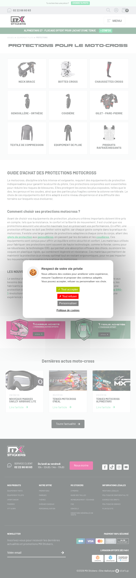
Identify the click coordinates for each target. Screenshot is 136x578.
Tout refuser (69, 296)
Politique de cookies (68, 310)
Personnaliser (68, 303)
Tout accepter (69, 289)
